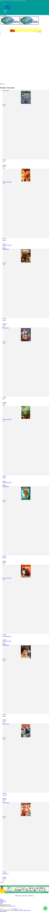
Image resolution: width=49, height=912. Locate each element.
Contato (5, 11)
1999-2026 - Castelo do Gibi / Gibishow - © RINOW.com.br (24, 895)
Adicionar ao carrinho (7, 181)
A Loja (5, 4)
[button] (45, 908)
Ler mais (4, 104)
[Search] (21, 909)
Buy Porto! (3, 911)
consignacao (7, 7)
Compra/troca (8, 6)
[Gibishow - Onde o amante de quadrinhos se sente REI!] (20, 24)
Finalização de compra (10, 905)
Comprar (4, 247)
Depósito (7, 5)
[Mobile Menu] (0, 16)
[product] (26, 175)
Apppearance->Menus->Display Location (22, 910)
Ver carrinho (3, 905)
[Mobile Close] (1, 907)
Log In (5, 12)
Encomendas (7, 8)
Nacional (4, 159)
